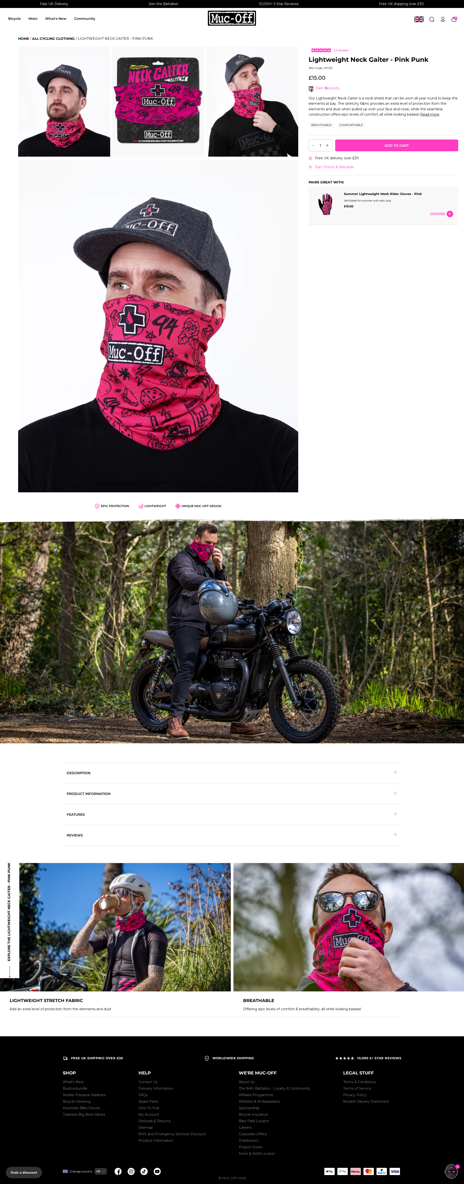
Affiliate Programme (256, 1095)
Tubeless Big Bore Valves (84, 1114)
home (23, 38)
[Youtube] (157, 1171)
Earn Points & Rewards (334, 167)
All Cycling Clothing (53, 38)
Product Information (155, 1140)
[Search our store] (432, 19)
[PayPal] (381, 1171)
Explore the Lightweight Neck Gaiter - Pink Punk (9, 912)
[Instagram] (131, 1171)
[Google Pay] (342, 1171)
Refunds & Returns (154, 1121)
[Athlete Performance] (368, 1171)
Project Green (250, 1147)
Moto (33, 18)
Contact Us (147, 1082)
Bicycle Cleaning (77, 1101)
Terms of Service (357, 1088)
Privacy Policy (355, 1095)
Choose (437, 214)
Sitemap (145, 1127)
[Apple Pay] (329, 1171)
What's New (55, 18)
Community (84, 18)
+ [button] (327, 145)
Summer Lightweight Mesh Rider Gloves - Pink (383, 194)
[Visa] (394, 1171)
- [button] (313, 145)
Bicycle (14, 18)
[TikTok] (144, 1171)
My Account (148, 1114)
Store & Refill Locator (257, 1153)
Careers (245, 1127)
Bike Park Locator (254, 1121)
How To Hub (149, 1108)
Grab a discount (24, 1172)
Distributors (248, 1140)
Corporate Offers (253, 1134)
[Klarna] (355, 1171)
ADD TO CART (396, 145)
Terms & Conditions (359, 1082)
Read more (429, 114)
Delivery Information (155, 1088)
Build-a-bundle (75, 1088)
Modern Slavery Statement (366, 1101)
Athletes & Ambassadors (259, 1101)
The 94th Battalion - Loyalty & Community (274, 1088)
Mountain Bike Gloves (81, 1108)
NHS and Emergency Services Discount (172, 1134)
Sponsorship (249, 1108)
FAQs (143, 1095)
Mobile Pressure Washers (84, 1095)
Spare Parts (148, 1101)
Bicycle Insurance (253, 1114)
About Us (246, 1082)
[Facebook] (117, 1171)
